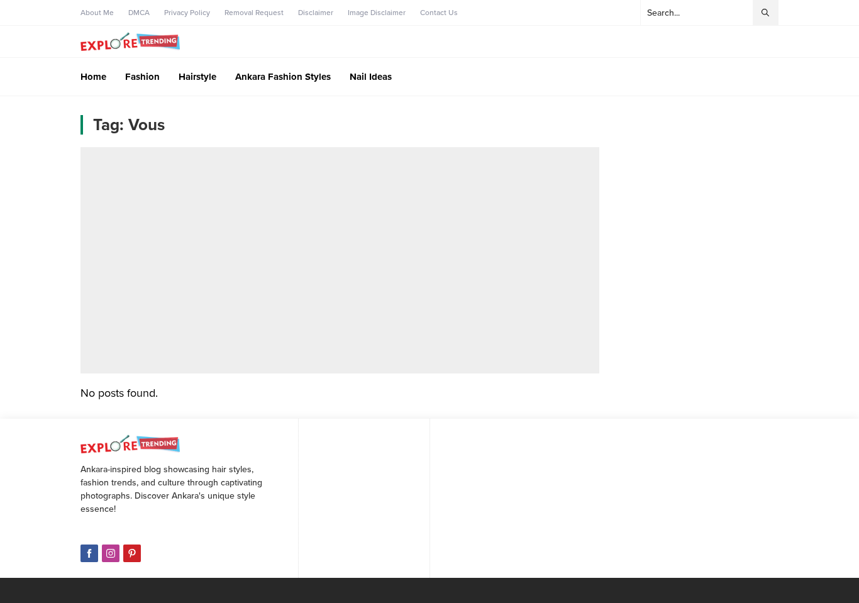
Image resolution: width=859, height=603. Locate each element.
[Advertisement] (340, 260)
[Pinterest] (132, 553)
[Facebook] (89, 553)
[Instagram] (110, 553)
